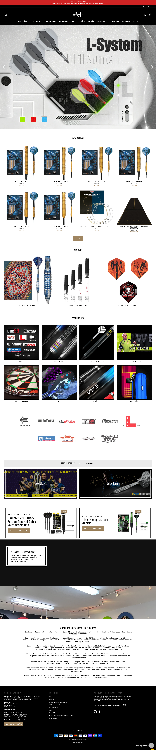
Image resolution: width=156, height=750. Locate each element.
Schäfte (82, 21)
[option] (78, 2)
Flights (73, 21)
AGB (50, 710)
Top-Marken (114, 21)
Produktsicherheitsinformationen (61, 715)
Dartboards (63, 21)
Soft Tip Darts (50, 21)
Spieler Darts (102, 21)
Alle (78, 238)
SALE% (135, 21)
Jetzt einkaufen (93, 528)
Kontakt (52, 699)
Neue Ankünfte (23, 21)
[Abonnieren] (124, 705)
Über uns (52, 697)
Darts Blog (53, 713)
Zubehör (91, 21)
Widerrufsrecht (54, 705)
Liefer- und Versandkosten (58, 702)
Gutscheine (126, 21)
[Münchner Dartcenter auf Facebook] (99, 711)
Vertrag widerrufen (14, 724)
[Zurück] (4, 66)
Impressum (53, 718)
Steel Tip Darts (37, 21)
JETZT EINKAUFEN (19, 530)
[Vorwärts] (152, 66)
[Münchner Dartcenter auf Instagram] (95, 711)
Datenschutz (53, 707)
